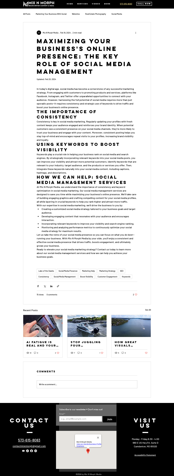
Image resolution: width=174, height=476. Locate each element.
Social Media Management (65, 276)
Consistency (43, 276)
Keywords (126, 276)
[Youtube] (23, 450)
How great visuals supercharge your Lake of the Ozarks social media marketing (128, 343)
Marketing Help (88, 271)
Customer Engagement (107, 276)
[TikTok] (27, 450)
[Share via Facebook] (38, 286)
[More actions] (135, 32)
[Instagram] (35, 450)
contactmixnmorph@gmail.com (29, 446)
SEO (121, 271)
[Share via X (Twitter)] (44, 286)
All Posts (26, 14)
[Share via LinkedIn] (51, 286)
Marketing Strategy (107, 271)
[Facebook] (31, 450)
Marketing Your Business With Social (51, 14)
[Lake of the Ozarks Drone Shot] (131, 326)
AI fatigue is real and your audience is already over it (41, 343)
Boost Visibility (86, 276)
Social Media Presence (68, 271)
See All (148, 310)
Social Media (116, 14)
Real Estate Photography (95, 14)
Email (62, 414)
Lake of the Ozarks (46, 271)
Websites (76, 14)
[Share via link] (58, 286)
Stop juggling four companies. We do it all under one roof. (87, 343)
